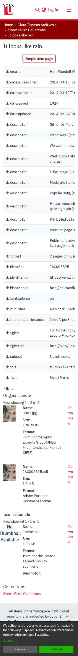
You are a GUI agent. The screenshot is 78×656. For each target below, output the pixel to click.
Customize (10, 641)
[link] (22, 594)
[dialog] (39, 638)
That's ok (56, 649)
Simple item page (39, 58)
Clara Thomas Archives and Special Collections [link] (39, 25)
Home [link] (8, 25)
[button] (37, 9)
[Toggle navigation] (69, 10)
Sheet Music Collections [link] (27, 30)
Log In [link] (53, 10)
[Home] (8, 9)
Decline (20, 649)
